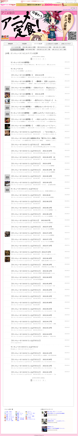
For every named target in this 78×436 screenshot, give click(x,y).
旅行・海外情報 (20, 419)
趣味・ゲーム (20, 413)
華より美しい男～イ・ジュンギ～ (55, 411)
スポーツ (29, 411)
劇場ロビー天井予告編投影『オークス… (56, 428)
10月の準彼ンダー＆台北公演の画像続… (56, 413)
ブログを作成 (70, 2)
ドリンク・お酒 (9, 420)
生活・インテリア (10, 417)
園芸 (18, 420)
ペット (18, 411)
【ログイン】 (74, 9)
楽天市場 (75, 2)
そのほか (29, 417)
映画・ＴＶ (4, 2)
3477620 (73, 8)
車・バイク (29, 414)
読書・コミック (20, 417)
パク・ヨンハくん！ (52, 419)
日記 (6, 9)
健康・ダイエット (10, 416)
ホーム (2, 9)
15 (43, 58)
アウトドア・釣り (31, 413)
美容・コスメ (9, 414)
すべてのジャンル (31, 419)
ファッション (9, 413)
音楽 (18, 416)
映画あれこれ (50, 426)
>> (59, 2)
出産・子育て (9, 411)
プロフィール (11, 9)
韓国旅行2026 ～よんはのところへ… (57, 420)
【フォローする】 (67, 9)
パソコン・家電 (30, 416)
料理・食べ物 (9, 419)
